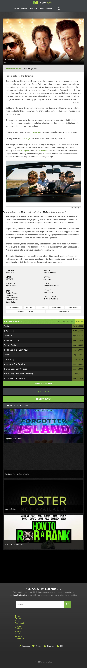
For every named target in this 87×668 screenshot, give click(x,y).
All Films (16, 8)
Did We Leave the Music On (17, 378)
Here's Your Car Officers (15, 369)
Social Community (20, 622)
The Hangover (14, 68)
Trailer (7, 326)
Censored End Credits (14, 364)
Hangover (36, 132)
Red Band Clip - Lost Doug (16, 350)
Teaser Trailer (10, 345)
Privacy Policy (18, 632)
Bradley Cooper (14, 307)
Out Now (41, 8)
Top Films (24, 8)
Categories (49, 8)
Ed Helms (42, 307)
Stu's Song (9, 359)
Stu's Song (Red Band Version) (18, 374)
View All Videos (43, 383)
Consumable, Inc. (46, 662)
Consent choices (18, 627)
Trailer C (8, 355)
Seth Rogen (26, 138)
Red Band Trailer (12, 340)
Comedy (29, 307)
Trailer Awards (18, 617)
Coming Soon (33, 8)
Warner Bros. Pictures (25, 312)
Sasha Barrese (73, 307)
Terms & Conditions (19, 637)
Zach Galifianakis (63, 312)
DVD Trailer (9, 331)
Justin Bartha (56, 307)
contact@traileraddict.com (21, 595)
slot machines (43, 150)
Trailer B (8, 335)
